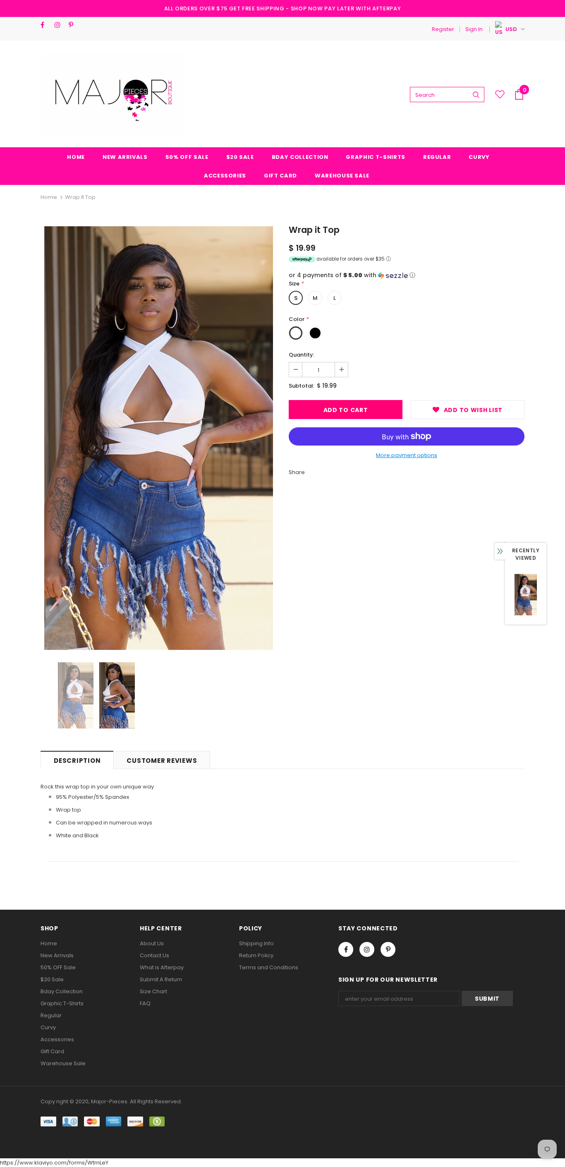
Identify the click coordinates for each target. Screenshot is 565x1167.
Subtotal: (301, 386)
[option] (158, 438)
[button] (406, 275)
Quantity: (301, 355)
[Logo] (113, 94)
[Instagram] (60, 25)
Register (443, 29)
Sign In (474, 29)
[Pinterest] (74, 25)
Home (49, 197)
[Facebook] (46, 25)
